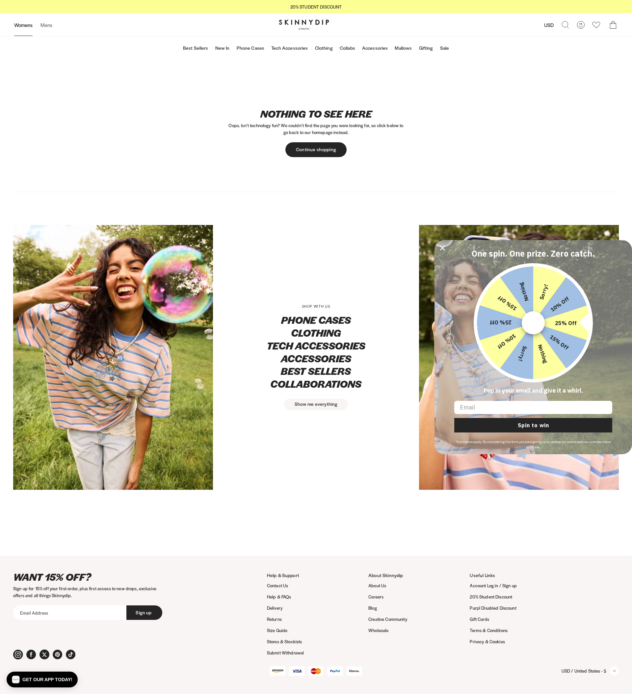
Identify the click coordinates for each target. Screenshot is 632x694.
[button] (42, 679)
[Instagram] (18, 654)
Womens (23, 24)
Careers (375, 597)
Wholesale (378, 630)
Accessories (375, 47)
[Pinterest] (58, 654)
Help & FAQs (279, 597)
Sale (444, 47)
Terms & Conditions (489, 630)
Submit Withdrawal (285, 653)
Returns (274, 619)
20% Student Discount (491, 597)
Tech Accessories (289, 47)
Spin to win (533, 425)
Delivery (274, 608)
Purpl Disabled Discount (493, 608)
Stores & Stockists (284, 641)
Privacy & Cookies (487, 641)
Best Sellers (195, 47)
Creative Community (387, 619)
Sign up (143, 612)
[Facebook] (31, 654)
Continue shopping (316, 149)
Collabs (347, 47)
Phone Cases (251, 47)
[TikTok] (71, 654)
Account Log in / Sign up (493, 585)
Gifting (426, 47)
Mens (46, 24)
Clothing (324, 47)
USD (549, 24)
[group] (316, 6)
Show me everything (316, 404)
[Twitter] (44, 654)
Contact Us (277, 585)
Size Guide (277, 630)
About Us (377, 585)
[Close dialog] (442, 248)
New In (222, 47)
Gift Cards (479, 619)
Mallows (403, 47)
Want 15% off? (52, 577)
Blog (372, 608)
